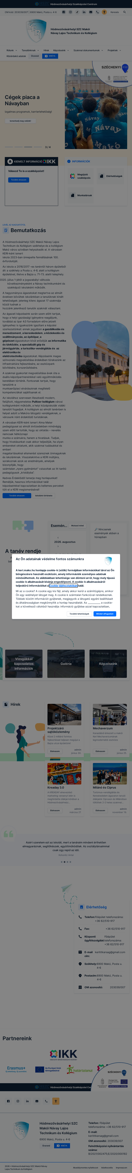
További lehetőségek (79, 614)
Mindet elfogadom (104, 614)
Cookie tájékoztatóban (63, 585)
